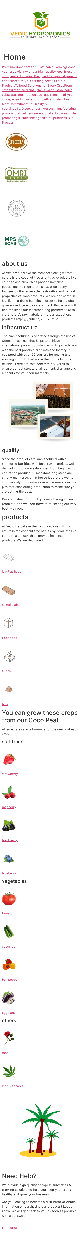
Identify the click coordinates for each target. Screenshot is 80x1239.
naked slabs (10, 604)
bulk (5, 704)
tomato (7, 913)
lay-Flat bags (11, 571)
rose (5, 1053)
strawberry (10, 774)
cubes (6, 671)
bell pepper (10, 979)
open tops (9, 638)
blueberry (9, 873)
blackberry (10, 840)
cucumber (9, 946)
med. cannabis (12, 1086)
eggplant (8, 1013)
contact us (9, 1228)
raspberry (9, 807)
